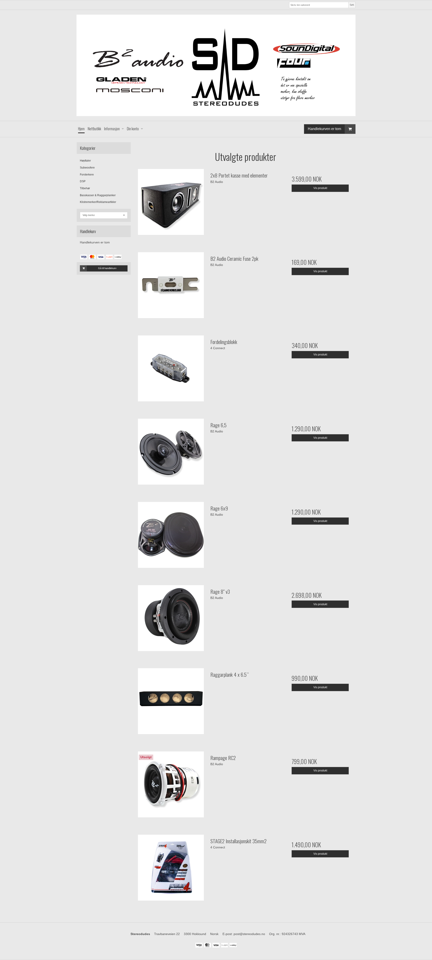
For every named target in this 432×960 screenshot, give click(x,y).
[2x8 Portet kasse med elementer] (171, 204)
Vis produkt (320, 188)
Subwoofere (87, 167)
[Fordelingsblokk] (171, 370)
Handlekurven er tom (324, 129)
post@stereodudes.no (249, 934)
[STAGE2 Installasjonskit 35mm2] (171, 870)
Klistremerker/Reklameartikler (98, 202)
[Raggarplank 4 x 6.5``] (171, 703)
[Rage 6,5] (171, 454)
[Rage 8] (171, 620)
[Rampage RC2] (171, 786)
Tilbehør (85, 188)
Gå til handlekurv (107, 268)
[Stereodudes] (216, 65)
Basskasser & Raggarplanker (98, 195)
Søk (352, 4)
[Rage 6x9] (171, 537)
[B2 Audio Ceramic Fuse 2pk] (171, 287)
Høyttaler (85, 160)
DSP (83, 181)
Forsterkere (87, 174)
